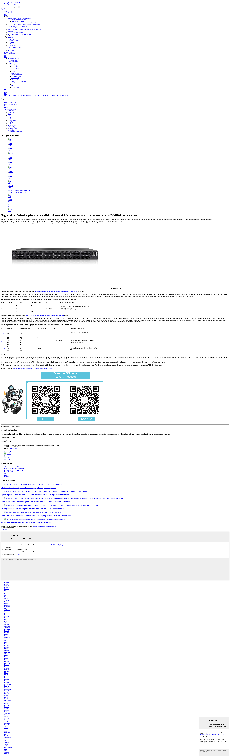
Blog (5, 57)
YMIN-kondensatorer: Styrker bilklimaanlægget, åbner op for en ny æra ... (28, 488)
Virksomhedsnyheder (14, 65)
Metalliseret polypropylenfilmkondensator (20, 34)
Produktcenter (8, 52)
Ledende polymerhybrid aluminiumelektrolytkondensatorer (24, 24)
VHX (9, 206)
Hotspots (10, 63)
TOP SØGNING (51, 526)
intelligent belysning (17, 76)
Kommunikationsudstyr (14, 47)
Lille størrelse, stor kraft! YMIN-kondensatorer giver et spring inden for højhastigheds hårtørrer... (36, 516)
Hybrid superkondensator (15, 28)
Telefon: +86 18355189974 (12, 2)
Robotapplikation (13, 40)
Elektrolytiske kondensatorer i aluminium (19, 18)
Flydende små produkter (18, 21)
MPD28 (3, 349)
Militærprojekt (12, 45)
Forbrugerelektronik (17, 74)
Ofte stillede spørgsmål (14, 60)
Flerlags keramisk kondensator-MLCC (15, 468)
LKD (9, 150)
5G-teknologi (15, 87)
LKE (9, 145)
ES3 (9, 201)
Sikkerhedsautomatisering (19, 81)
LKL (9, 164)
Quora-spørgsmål (13, 61)
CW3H (10, 155)
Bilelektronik (11, 37)
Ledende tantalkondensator (15, 32)
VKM (9, 187)
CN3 (9, 197)
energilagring (15, 82)
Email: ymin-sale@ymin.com (12, 4)
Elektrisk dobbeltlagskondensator (17, 26)
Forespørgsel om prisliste (8, 437)
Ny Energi (11, 44)
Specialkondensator (9, 53)
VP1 (9, 211)
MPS (2, 333)
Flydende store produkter (19, 19)
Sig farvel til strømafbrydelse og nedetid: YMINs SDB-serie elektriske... (27, 522)
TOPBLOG (41, 526)
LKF (9, 178)
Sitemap (35, 526)
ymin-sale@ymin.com (14, 448)
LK (9, 183)
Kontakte (7, 89)
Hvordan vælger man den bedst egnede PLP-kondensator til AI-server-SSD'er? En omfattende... (36, 502)
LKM (9, 173)
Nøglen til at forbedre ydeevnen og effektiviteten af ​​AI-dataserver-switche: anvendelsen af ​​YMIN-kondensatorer (36, 95)
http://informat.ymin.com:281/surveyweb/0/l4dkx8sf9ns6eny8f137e (32, 368)
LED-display (15, 73)
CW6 (9, 159)
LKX (9, 169)
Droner (14, 71)
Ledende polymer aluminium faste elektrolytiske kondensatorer (25, 23)
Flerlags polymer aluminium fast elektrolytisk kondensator (24, 29)
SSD (13, 84)
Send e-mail (4, 529)
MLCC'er (10, 31)
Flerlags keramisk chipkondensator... (18, 192)
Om (5, 55)
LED (9, 141)
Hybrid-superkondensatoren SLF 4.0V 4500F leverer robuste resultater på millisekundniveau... (36, 495)
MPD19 (3, 341)
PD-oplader (11, 42)
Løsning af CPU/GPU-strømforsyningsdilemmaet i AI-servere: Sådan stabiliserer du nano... (34, 509)
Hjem (5, 15)
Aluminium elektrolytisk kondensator (14, 467)
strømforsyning (16, 78)
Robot (13, 70)
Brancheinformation (13, 58)
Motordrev (11, 49)
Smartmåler (11, 50)
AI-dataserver (12, 39)
